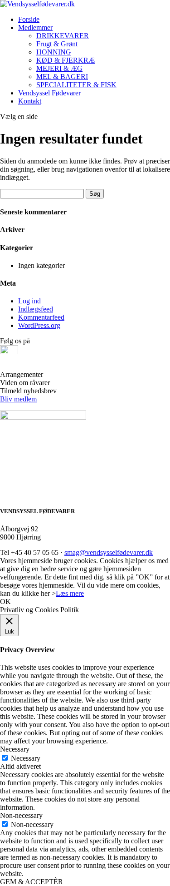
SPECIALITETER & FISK (76, 85)
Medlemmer (35, 27)
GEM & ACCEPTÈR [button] (31, 882)
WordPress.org (39, 325)
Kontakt (29, 101)
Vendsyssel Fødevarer (49, 93)
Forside (28, 19)
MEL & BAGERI (62, 76)
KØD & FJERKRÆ (65, 60)
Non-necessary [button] (21, 815)
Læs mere (70, 593)
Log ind (29, 301)
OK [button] (5, 601)
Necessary (25, 758)
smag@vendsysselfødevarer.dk (108, 552)
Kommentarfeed (41, 317)
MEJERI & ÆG (59, 68)
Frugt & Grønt (57, 44)
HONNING (53, 52)
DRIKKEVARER (62, 36)
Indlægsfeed (35, 309)
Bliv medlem (18, 399)
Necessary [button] (14, 749)
